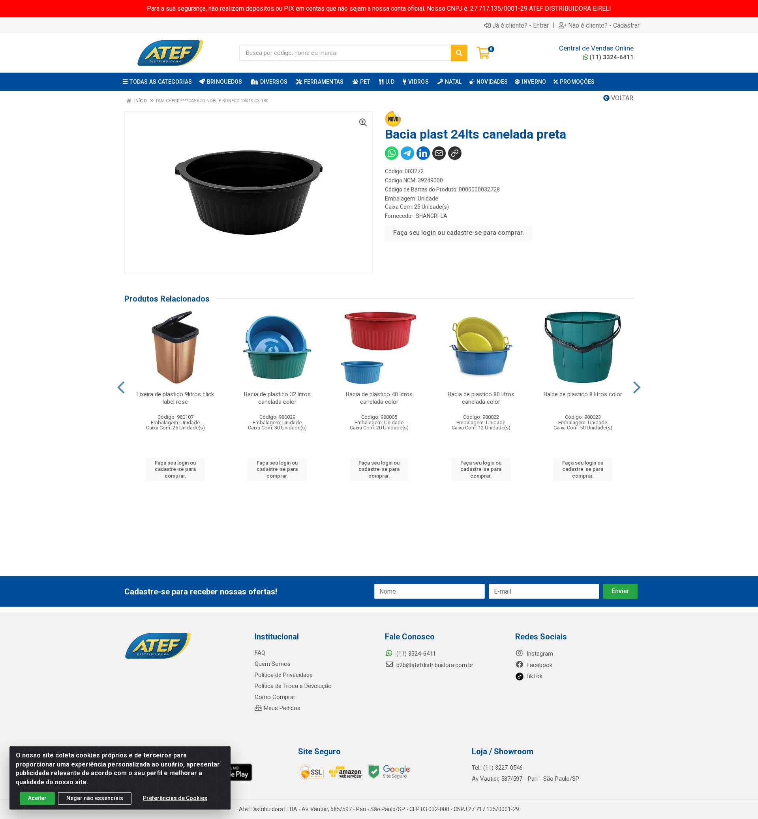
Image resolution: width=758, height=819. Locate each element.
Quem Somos (273, 663)
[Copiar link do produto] (455, 153)
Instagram (539, 653)
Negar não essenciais (94, 798)
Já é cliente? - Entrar (520, 25)
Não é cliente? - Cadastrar (604, 25)
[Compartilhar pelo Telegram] (407, 153)
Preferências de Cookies (175, 798)
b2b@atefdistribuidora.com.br (434, 665)
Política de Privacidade (284, 674)
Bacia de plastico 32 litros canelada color (277, 398)
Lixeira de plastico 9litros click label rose (175, 398)
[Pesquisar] (459, 53)
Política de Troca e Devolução (293, 686)
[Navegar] (121, 387)
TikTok (533, 676)
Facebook (538, 665)
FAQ (260, 652)
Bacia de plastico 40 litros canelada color (379, 398)
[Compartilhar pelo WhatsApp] (391, 153)
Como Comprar (275, 697)
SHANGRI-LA (431, 216)
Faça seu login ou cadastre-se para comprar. (458, 232)
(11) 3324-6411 (611, 57)
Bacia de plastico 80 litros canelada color (481, 398)
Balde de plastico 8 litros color (583, 394)
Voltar (621, 98)
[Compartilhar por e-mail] (439, 153)
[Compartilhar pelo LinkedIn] (423, 153)
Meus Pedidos (281, 708)
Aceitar (37, 798)
